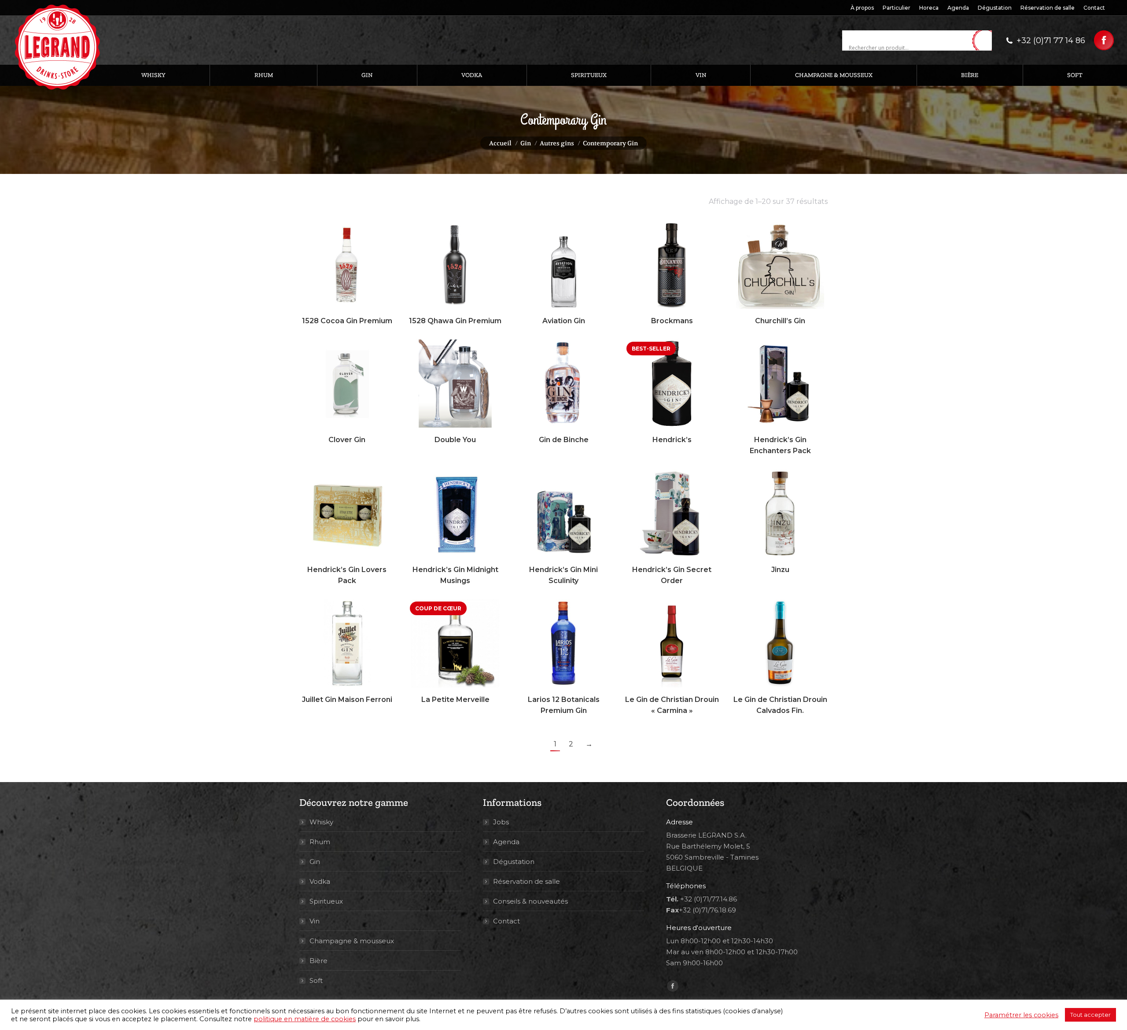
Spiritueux (326, 901)
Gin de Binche (564, 440)
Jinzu (780, 569)
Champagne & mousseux (351, 941)
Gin (314, 861)
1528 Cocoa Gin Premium (347, 321)
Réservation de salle (526, 881)
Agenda (506, 842)
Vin (314, 921)
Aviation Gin (563, 321)
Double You (455, 440)
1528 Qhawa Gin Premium (455, 321)
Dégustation (513, 861)
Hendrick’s (672, 440)
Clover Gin (346, 440)
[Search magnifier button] (985, 41)
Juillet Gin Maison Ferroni (347, 699)
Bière (318, 960)
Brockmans (672, 321)
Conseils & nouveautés (530, 901)
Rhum (319, 842)
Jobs (501, 822)
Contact (506, 921)
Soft (316, 980)
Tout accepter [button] (1090, 1014)
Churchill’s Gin (780, 321)
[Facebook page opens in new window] (1104, 40)
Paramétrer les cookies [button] (1021, 1015)
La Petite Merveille (455, 699)
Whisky (321, 822)
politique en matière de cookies (305, 1019)
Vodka (319, 881)
